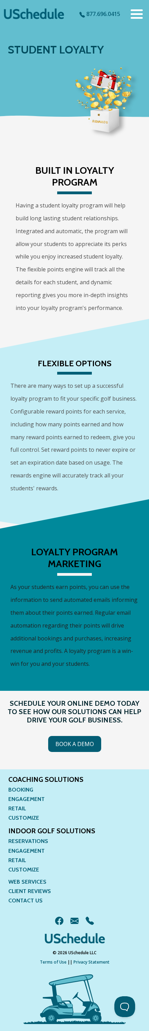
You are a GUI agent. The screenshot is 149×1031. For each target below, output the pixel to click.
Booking (20, 789)
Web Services (27, 881)
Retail (17, 808)
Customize (23, 818)
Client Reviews (29, 891)
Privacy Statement (91, 962)
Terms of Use (53, 962)
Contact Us (25, 900)
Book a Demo (74, 744)
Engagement (26, 799)
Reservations (28, 841)
